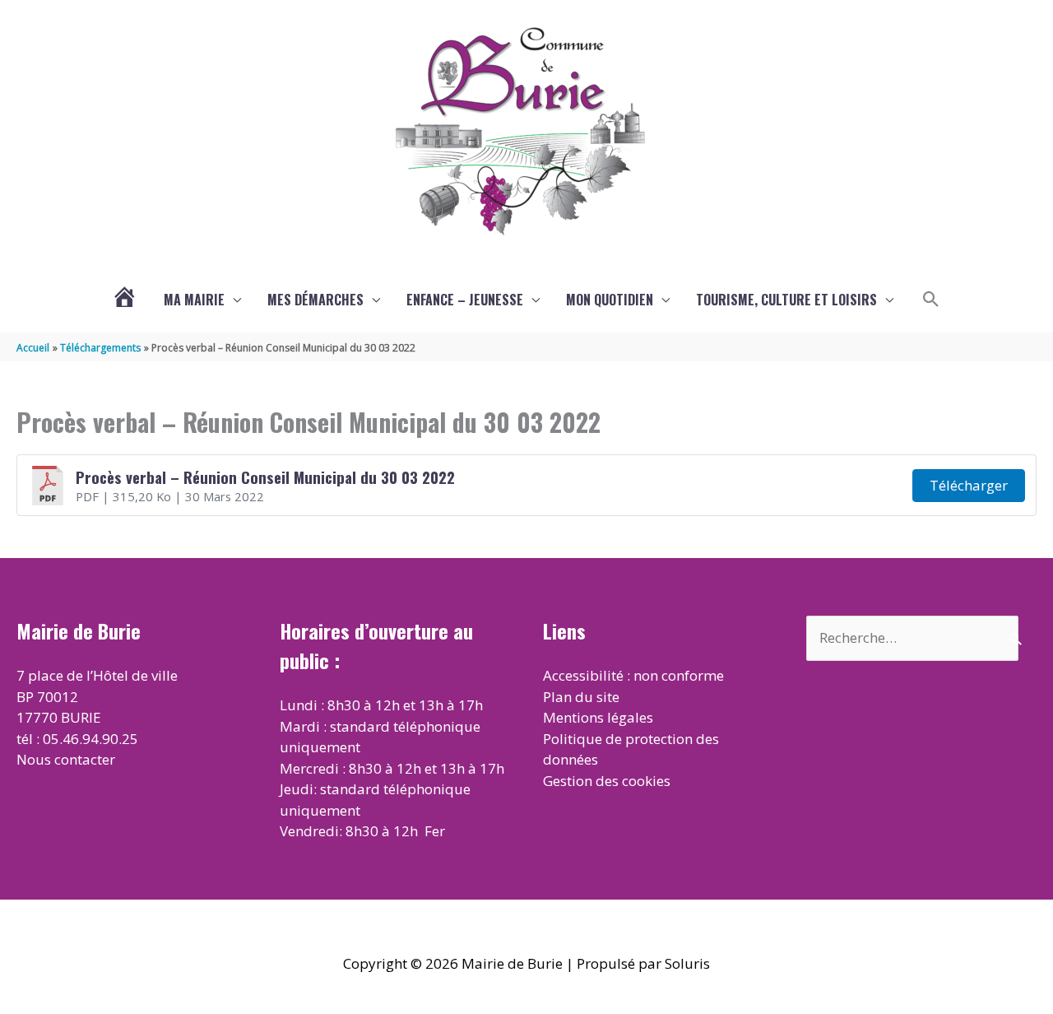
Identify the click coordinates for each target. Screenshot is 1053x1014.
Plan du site (581, 696)
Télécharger (969, 485)
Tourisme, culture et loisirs (786, 299)
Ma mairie (194, 299)
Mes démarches (315, 299)
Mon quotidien (609, 299)
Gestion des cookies (606, 780)
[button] (931, 299)
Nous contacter (65, 759)
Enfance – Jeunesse (464, 299)
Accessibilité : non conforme (633, 675)
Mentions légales (598, 717)
